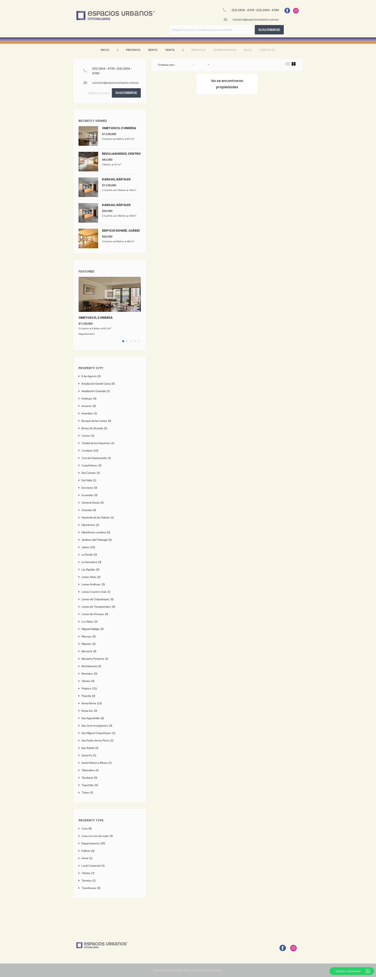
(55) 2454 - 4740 (267, 10)
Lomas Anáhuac (93, 584)
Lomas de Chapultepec (97, 599)
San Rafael (89, 747)
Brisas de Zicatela (94, 428)
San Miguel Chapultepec (98, 733)
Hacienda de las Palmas (97, 517)
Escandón (89, 495)
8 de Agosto (91, 376)
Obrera (87, 681)
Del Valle (88, 480)
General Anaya (92, 502)
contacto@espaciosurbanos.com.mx (255, 19)
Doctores (89, 487)
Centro (87, 435)
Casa (86, 828)
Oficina (87, 873)
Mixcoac (88, 636)
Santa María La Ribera (96, 762)
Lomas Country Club (95, 591)
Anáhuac (88, 398)
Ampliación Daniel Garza (98, 383)
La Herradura (91, 562)
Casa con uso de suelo (97, 836)
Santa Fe (88, 755)
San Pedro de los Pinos (97, 740)
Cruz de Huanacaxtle (96, 458)
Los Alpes (89, 621)
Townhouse (90, 888)
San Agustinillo (92, 718)
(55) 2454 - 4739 (243, 10)
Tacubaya (89, 777)
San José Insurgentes (96, 725)
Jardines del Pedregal (96, 539)
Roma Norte (91, 703)
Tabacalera (90, 770)
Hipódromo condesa (95, 532)
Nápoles (88, 643)
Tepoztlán (89, 785)
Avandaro (89, 413)
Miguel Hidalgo (92, 629)
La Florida (89, 554)
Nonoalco (89, 673)
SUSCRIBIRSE (269, 29)
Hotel (86, 858)
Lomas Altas (90, 576)
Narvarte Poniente (94, 658)
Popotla (88, 695)
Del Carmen (90, 472)
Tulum (87, 792)
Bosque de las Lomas (96, 420)
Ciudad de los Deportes (97, 443)
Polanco (89, 688)
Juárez (88, 547)
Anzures (88, 406)
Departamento (86, 333)
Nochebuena (91, 666)
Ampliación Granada (95, 391)
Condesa (89, 450)
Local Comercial (93, 865)
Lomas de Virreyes (94, 614)
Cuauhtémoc (91, 465)
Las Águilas (90, 569)
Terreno (88, 880)
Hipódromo (90, 524)
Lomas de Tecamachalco (98, 606)
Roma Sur (89, 710)
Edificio (87, 850)
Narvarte (88, 651)
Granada (88, 510)
